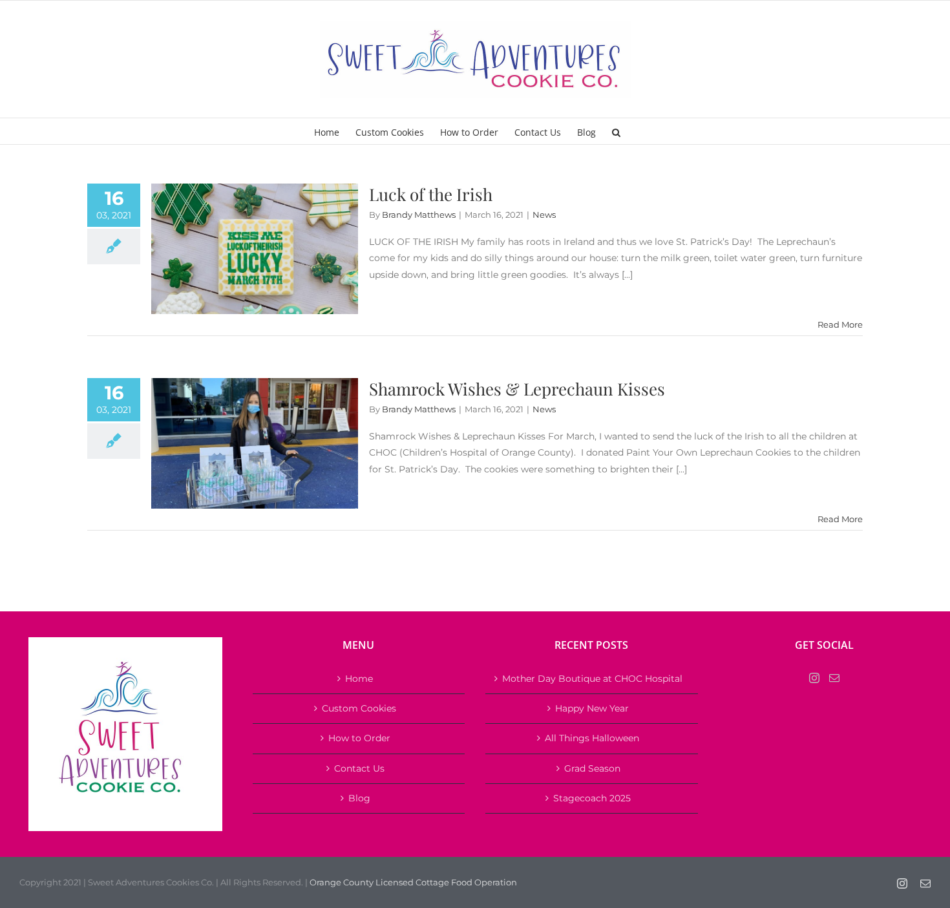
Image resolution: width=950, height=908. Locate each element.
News (544, 214)
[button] (616, 131)
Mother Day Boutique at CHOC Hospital (592, 678)
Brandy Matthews (419, 214)
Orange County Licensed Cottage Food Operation (413, 882)
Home (359, 678)
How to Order (359, 738)
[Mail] (834, 678)
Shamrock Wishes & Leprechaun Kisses (517, 388)
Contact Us (359, 768)
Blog (359, 798)
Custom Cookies (359, 708)
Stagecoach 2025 (592, 798)
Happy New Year (592, 708)
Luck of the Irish (430, 194)
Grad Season (592, 768)
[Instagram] (814, 678)
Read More (840, 324)
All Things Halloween (592, 738)
